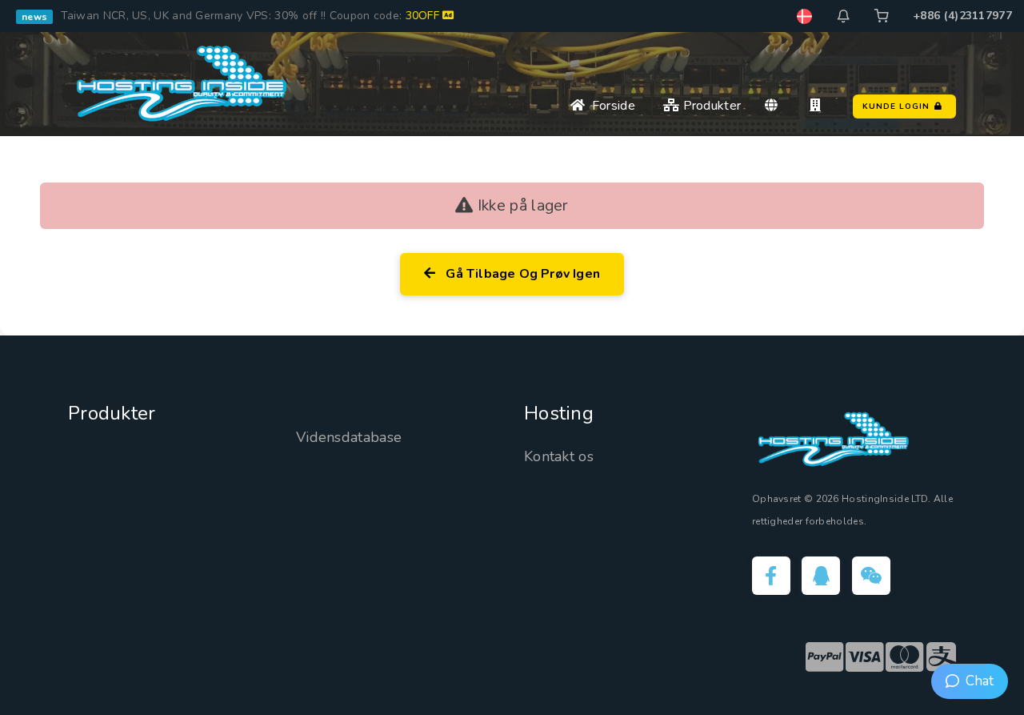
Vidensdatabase (349, 437)
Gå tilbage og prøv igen (519, 274)
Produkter (710, 105)
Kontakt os (559, 456)
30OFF (424, 15)
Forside (610, 105)
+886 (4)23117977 (962, 15)
